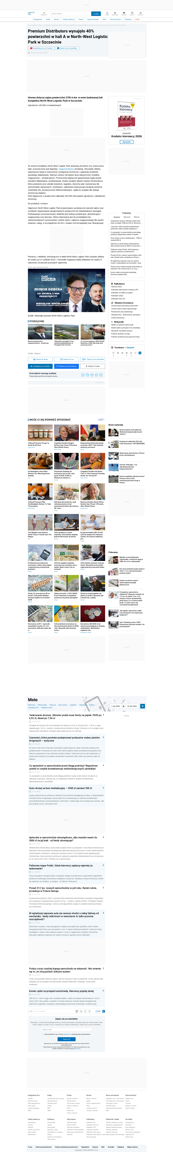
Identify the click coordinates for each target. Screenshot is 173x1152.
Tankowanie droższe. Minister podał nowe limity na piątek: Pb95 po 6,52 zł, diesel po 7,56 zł (125, 222)
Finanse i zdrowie (92, 1110)
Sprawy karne (71, 1101)
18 (118, 353)
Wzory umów (130, 1129)
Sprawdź (127, 142)
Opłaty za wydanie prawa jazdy (122, 325)
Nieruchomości (115, 19)
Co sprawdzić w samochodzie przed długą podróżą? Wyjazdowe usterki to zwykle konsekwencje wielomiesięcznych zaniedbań (126, 233)
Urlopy (49, 1105)
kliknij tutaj (77, 1048)
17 (113, 353)
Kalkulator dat (90, 1122)
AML (107, 1110)
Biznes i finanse (91, 1098)
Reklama (121, 1147)
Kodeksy (69, 1134)
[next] (103, 1011)
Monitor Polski (71, 1125)
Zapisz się (66, 1039)
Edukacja (128, 19)
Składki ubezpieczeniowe (114, 1127)
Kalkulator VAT (91, 1127)
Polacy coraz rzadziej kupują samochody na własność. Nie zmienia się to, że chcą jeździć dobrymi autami (126, 268)
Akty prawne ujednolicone (75, 1132)
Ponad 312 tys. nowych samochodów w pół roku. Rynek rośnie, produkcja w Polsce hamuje (126, 256)
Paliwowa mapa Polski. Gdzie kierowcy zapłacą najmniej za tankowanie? (125, 250)
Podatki (30, 1098)
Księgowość (37, 19)
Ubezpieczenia (52, 1103)
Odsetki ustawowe (112, 1132)
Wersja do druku (42, 359)
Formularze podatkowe (133, 1132)
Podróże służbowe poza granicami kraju (125, 337)
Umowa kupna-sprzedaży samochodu (124, 306)
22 (135, 353)
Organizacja (32, 1122)
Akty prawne (71, 1119)
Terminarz (119, 347)
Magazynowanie (57, 25)
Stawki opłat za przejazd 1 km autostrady (125, 328)
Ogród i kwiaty (130, 1108)
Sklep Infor (70, 1110)
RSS (102, 1147)
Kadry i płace (32, 1132)
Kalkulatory (119, 283)
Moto (104, 19)
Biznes (56, 19)
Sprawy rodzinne (72, 1098)
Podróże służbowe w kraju (120, 334)
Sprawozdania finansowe (114, 1108)
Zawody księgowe (33, 1108)
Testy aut (52, 705)
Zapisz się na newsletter (95, 359)
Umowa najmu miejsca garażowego (124, 309)
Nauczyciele (51, 1127)
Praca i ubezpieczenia (93, 1103)
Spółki (88, 1101)
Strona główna (32, 25)
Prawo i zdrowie (72, 1113)
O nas (30, 1147)
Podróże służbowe (112, 1129)
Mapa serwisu (132, 1147)
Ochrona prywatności (44, 1147)
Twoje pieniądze (93, 19)
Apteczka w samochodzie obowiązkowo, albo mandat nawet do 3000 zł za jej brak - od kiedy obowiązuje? (126, 245)
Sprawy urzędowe (72, 1105)
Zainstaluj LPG (33, 707)
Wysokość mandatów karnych (121, 331)
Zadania (30, 1127)
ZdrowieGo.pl (130, 1122)
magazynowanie (66, 169)
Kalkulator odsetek (92, 1129)
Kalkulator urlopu (117, 296)
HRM (49, 1110)
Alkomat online (116, 287)
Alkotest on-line (46, 707)
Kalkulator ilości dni (118, 299)
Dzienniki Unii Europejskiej (75, 1129)
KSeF (137, 19)
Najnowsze (127, 217)
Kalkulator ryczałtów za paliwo (122, 293)
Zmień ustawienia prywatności (66, 1147)
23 (140, 353)
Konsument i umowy (73, 1103)
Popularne (117, 217)
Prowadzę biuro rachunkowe (115, 1101)
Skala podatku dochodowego (115, 1134)
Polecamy (113, 552)
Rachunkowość (33, 1101)
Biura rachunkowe (112, 1095)
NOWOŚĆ (127, 133)
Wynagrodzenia (52, 1101)
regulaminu (66, 1034)
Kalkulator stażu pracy (93, 1132)
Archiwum (129, 1125)
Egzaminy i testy (52, 1129)
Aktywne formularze (124, 302)
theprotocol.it (130, 1134)
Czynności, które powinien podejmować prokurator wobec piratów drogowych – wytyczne (125, 228)
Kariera (95, 1147)
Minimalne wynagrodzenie (114, 1125)
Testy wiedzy (51, 1139)
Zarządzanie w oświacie (55, 1132)
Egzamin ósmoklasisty (54, 1137)
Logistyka (47, 25)
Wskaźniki (119, 321)
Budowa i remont (131, 1105)
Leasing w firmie (91, 1108)
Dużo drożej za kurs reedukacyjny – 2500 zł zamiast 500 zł (126, 239)
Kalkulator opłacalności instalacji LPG (124, 290)
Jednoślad (83, 705)
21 (131, 353)
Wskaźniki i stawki (112, 1119)
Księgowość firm (34, 1095)
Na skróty (129, 1119)
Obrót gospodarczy (34, 1103)
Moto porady (42, 705)
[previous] (77, 1011)
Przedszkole (51, 1122)
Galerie (91, 705)
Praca (69, 1108)
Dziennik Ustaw (72, 1122)
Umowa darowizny (117, 318)
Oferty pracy (129, 1137)
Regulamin (85, 1147)
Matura (49, 1134)
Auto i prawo (62, 705)
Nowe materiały (116, 424)
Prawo (81, 19)
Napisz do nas (68, 359)
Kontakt (111, 1147)
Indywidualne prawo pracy (55, 1098)
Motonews (31, 705)
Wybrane (137, 217)
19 (122, 353)
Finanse (128, 1103)
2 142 (98, 1011)
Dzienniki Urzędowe (73, 1127)
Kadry (48, 19)
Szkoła (49, 1125)
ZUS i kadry (31, 1105)
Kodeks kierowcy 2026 (126, 136)
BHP (48, 1108)
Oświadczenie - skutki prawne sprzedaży (125, 315)
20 (127, 353)
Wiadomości (129, 1098)
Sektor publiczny (69, 19)
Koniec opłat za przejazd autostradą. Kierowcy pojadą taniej (123, 273)
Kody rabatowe (130, 1127)
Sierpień (130, 347)
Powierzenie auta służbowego (122, 312)
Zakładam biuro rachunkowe (115, 1098)
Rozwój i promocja (34, 1129)
